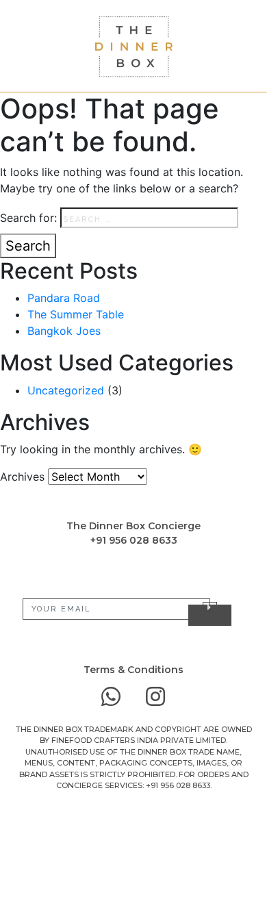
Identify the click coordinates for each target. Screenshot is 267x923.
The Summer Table (75, 314)
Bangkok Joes (64, 331)
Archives (22, 476)
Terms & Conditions (133, 669)
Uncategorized (65, 390)
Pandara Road (63, 298)
